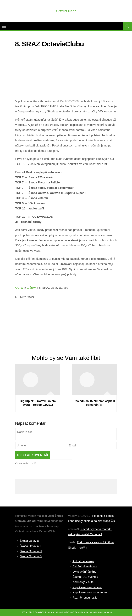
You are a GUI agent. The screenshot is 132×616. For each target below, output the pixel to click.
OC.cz (19, 287)
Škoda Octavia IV (31, 556)
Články (31, 287)
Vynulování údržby (84, 571)
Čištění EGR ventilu (85, 577)
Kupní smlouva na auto (87, 587)
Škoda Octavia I (30, 540)
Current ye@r (22, 463)
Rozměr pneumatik (85, 597)
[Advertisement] (66, 75)
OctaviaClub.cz (66, 11)
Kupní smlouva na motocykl (90, 592)
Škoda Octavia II (30, 546)
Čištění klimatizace (85, 566)
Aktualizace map (83, 561)
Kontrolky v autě (83, 582)
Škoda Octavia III (31, 551)
